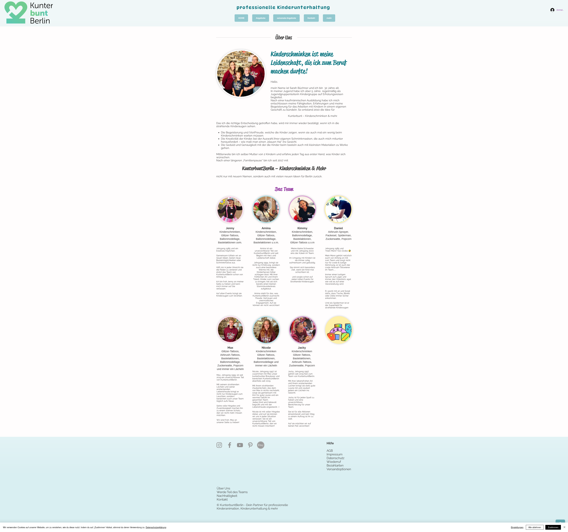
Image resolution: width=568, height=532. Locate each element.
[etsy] (260, 445)
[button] (260, 18)
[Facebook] (229, 445)
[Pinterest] (250, 445)
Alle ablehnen (534, 527)
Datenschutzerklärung (156, 527)
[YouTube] (240, 445)
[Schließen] (564, 527)
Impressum (334, 454)
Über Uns (223, 488)
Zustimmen (553, 527)
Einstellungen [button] (517, 527)
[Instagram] (219, 445)
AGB (330, 450)
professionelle (257, 7)
